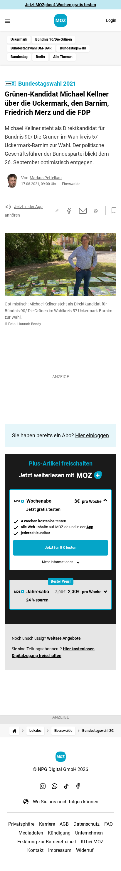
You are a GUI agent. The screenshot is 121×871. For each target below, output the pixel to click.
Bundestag (19, 57)
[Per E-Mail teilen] (83, 211)
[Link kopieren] (57, 211)
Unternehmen (89, 833)
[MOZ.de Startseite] (60, 20)
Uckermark (19, 39)
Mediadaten (31, 833)
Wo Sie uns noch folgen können (65, 801)
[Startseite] (14, 731)
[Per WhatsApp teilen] (95, 211)
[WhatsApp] (54, 786)
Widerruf (85, 850)
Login (111, 20)
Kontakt (35, 850)
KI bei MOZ (92, 842)
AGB (64, 824)
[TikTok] (66, 786)
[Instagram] (43, 786)
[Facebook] (78, 786)
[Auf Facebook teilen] (69, 211)
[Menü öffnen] (7, 21)
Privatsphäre (21, 824)
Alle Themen (63, 57)
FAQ (108, 824)
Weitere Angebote (64, 638)
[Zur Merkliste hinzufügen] (112, 211)
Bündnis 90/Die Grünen (53, 39)
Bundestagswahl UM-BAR (31, 48)
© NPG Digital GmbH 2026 (60, 769)
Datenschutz (86, 824)
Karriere (47, 824)
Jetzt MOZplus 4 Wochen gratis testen (60, 4)
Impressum (59, 850)
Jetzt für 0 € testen (60, 547)
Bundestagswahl (73, 48)
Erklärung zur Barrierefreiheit (46, 842)
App (89, 527)
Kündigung (59, 833)
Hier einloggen (92, 435)
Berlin (40, 57)
